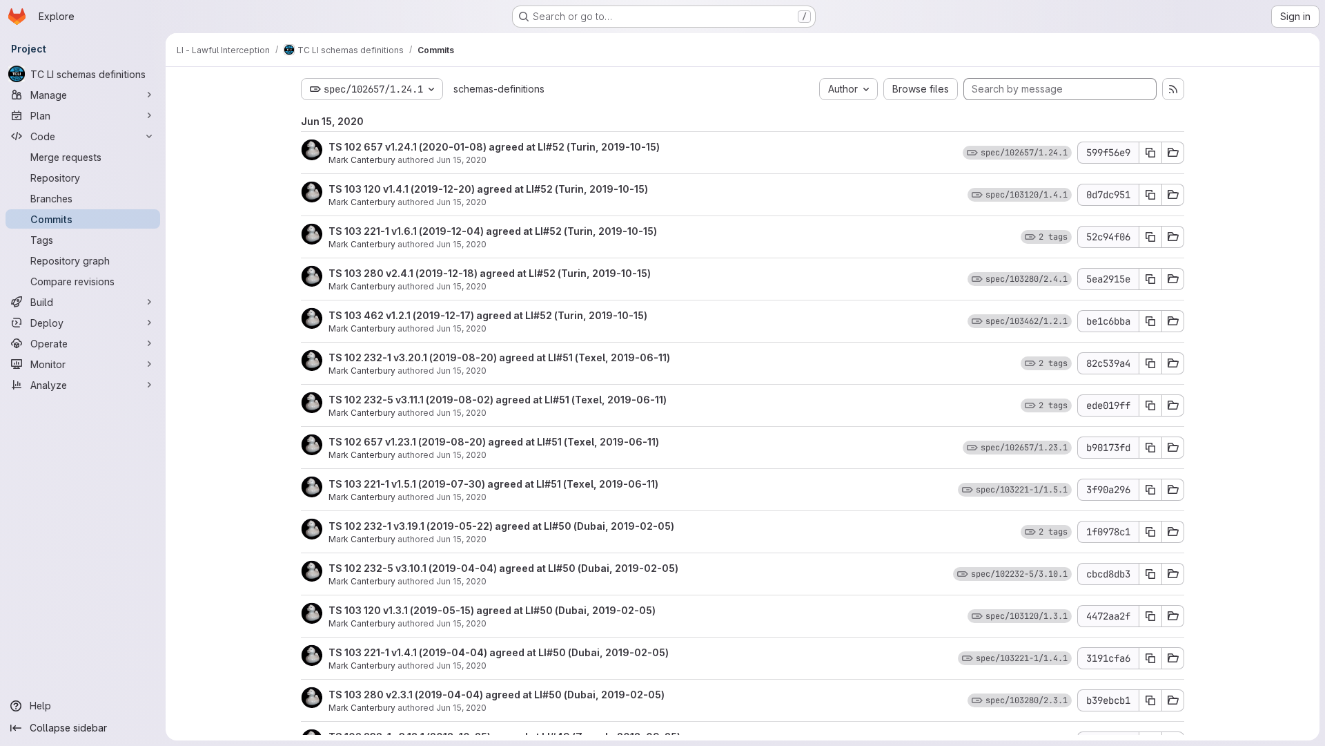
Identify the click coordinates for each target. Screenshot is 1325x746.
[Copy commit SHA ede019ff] (1150, 405)
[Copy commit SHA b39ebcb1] (1150, 700)
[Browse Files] (1173, 153)
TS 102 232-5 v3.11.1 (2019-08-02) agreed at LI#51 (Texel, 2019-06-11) (497, 399)
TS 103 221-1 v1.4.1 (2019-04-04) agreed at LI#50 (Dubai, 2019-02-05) (498, 652)
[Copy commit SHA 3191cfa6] (1150, 658)
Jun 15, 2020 (461, 160)
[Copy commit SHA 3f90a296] (1150, 490)
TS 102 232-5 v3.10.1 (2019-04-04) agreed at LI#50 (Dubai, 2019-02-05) (503, 568)
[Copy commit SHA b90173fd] (1150, 448)
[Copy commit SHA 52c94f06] (1150, 237)
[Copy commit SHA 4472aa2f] (1150, 616)
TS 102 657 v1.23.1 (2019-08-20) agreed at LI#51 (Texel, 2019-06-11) (493, 442)
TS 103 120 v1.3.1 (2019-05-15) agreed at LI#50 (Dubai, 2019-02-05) (492, 610)
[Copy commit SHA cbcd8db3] (1150, 574)
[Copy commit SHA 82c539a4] (1150, 363)
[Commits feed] (1173, 89)
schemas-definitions (498, 89)
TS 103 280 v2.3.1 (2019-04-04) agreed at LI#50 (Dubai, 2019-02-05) (496, 694)
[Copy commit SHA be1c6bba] (1150, 321)
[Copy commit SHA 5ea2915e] (1150, 279)
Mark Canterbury (361, 160)
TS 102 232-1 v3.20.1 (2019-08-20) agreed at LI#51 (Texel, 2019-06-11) (499, 357)
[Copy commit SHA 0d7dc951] (1150, 195)
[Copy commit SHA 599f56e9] (1150, 153)
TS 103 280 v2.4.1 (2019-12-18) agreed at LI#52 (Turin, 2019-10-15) (489, 273)
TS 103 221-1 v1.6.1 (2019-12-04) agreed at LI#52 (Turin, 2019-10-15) (492, 231)
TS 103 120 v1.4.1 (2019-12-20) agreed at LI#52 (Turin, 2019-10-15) (488, 189)
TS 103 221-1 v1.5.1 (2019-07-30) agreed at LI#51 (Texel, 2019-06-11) (493, 484)
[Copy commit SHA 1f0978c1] (1150, 532)
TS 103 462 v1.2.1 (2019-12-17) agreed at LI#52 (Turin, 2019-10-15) (487, 315)
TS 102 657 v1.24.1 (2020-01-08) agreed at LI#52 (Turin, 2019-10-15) (494, 147)
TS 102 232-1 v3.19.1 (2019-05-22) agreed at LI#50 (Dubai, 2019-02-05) (501, 526)
